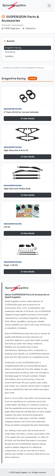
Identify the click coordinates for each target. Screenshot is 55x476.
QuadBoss (9, 56)
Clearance (30, 28)
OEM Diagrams (12, 28)
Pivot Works (10, 52)
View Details (28, 118)
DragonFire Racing (13, 47)
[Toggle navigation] (49, 5)
